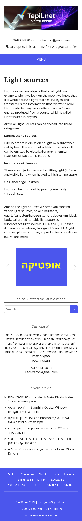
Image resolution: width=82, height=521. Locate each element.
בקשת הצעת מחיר (16, 485)
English (12, 474)
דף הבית (35, 485)
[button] (7, 266)
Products (68, 474)
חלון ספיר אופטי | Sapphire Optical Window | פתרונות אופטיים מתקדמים (38, 409)
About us (44, 474)
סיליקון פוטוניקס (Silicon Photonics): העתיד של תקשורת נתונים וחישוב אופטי (38, 420)
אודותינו (41, 479)
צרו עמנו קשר (57, 479)
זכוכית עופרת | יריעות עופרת (59, 485)
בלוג (56, 474)
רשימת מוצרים (25, 479)
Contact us (27, 474)
